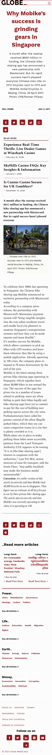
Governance (32, 597)
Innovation (20, 681)
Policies (21, 713)
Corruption (34, 681)
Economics (7, 681)
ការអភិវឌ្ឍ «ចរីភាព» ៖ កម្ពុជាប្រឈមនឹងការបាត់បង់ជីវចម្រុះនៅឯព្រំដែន (38, 561)
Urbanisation (21, 658)
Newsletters (8, 713)
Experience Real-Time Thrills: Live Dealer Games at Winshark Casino (25, 149)
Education (17, 625)
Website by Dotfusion (13, 725)
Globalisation (16, 597)
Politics (26, 602)
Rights (5, 630)
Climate (6, 653)
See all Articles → (10, 611)
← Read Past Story (13, 581)
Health (28, 625)
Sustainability (9, 686)
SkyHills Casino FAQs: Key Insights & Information (25, 167)
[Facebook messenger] (5, 129)
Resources (7, 658)
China (5, 597)
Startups (22, 686)
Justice (16, 602)
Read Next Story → (38, 581)
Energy (15, 653)
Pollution (35, 653)
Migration (38, 625)
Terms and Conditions (13, 719)
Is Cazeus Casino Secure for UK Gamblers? (23, 184)
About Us (7, 707)
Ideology (6, 602)
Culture (5, 625)
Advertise (19, 707)
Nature (25, 653)
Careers (31, 707)
